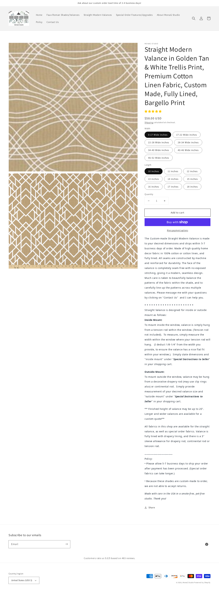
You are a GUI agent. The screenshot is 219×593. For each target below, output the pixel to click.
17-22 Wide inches (186, 134)
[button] (193, 18)
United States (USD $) (21, 580)
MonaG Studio (188, 582)
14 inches (173, 178)
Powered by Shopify (202, 582)
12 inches (192, 171)
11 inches (173, 171)
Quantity (149, 194)
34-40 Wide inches (158, 150)
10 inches (153, 171)
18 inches (192, 186)
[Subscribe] (66, 544)
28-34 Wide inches (188, 142)
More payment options (177, 230)
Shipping (149, 122)
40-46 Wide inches (188, 150)
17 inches (173, 186)
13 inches (153, 178)
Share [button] (152, 507)
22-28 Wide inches (158, 142)
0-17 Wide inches (158, 134)
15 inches (192, 178)
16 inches (153, 186)
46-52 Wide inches (158, 157)
